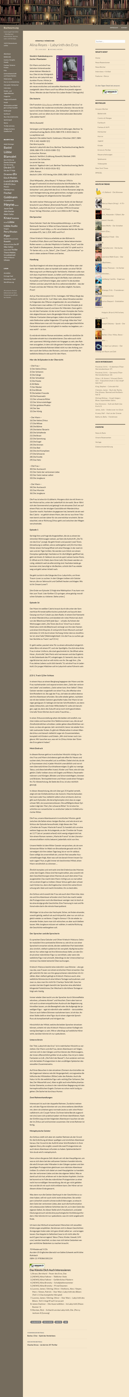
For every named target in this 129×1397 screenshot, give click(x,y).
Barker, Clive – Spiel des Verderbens (41, 1334)
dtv (15, 174)
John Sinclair (9, 211)
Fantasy (7, 189)
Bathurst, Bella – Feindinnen (106, 417)
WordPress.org (9, 282)
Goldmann (10, 197)
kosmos (15, 218)
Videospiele (102, 164)
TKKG (5, 257)
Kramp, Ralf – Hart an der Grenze (108, 413)
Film (5, 70)
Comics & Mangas (105, 118)
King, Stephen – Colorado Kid (106, 386)
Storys (6, 123)
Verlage (98, 442)
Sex (66, 1322)
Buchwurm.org (11, 27)
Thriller (14, 249)
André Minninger (9, 144)
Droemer (8, 174)
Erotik (58, 1322)
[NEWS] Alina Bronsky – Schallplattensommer (52, 1282)
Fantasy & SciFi (103, 127)
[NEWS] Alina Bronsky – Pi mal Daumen (49, 1285)
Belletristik (102, 113)
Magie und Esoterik (10, 99)
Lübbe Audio (11, 225)
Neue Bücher (100, 67)
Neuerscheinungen (105, 154)
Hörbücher (102, 132)
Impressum (114, 27)
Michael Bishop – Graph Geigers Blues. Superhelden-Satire (107, 399)
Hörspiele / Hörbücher (44, 41)
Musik (6, 102)
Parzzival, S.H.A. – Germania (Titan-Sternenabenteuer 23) (109, 373)
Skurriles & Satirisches (11, 117)
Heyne (9, 204)
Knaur (8, 218)
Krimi (5, 222)
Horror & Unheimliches (11, 82)
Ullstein (7, 260)
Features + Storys (102, 76)
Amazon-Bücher (101, 109)
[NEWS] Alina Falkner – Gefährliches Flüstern (52, 1279)
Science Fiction (9, 244)
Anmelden (7, 273)
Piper (7, 235)
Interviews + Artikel (103, 71)
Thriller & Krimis (9, 126)
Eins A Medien (10, 177)
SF (18, 244)
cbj (13, 160)
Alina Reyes (47, 104)
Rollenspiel (7, 111)
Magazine (7, 96)
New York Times (101, 168)
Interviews (7, 88)
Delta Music (48, 1322)
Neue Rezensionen (102, 62)
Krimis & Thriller (104, 150)
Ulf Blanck (11, 257)
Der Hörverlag (8, 165)
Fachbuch (101, 123)
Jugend (100, 141)
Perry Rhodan (10, 231)
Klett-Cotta (8, 214)
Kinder (100, 145)
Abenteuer (7, 54)
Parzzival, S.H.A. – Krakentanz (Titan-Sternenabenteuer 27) (109, 368)
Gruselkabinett (9, 200)
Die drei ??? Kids (9, 171)
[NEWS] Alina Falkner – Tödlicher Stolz (49, 1276)
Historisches (8, 79)
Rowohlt (7, 241)
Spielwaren (102, 159)
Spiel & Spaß (8, 120)
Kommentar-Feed (9, 279)
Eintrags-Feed (8, 276)
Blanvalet (10, 156)
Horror (100, 136)
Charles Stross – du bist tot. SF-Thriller (42, 1343)
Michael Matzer (56, 49)
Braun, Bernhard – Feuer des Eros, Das (49, 1273)
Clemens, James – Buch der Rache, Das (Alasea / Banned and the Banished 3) (109, 392)
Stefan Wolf (7, 250)
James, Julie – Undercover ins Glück (109, 410)
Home (97, 58)
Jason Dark (8, 208)
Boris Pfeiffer (8, 160)
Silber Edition (8, 247)
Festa (12, 190)
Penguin (6, 229)
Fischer (8, 192)
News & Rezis (100, 433)
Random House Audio (11, 239)
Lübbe (11, 221)
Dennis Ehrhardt (10, 162)
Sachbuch (7, 114)
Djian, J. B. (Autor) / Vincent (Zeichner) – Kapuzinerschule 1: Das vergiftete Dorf (109, 380)
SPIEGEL (98, 173)
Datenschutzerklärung (104, 447)
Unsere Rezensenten (103, 437)
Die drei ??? (9, 167)
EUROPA (13, 181)
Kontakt (124, 27)
